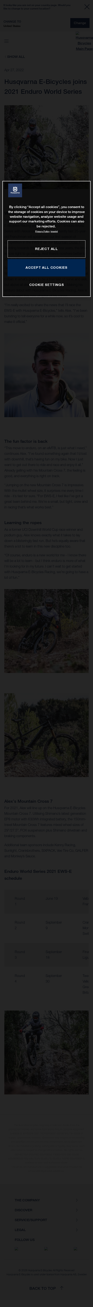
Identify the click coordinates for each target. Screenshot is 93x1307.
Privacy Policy (42, 231)
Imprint (54, 231)
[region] (46, 239)
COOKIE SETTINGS (46, 285)
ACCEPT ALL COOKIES (46, 267)
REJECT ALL (46, 249)
